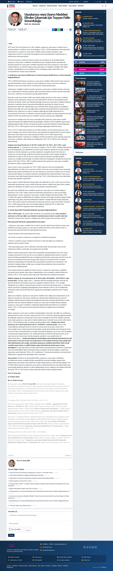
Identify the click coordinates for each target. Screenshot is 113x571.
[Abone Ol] (70, 30)
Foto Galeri (12, 1)
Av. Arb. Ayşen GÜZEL (89, 45)
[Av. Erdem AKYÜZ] (78, 17)
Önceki (11, 455)
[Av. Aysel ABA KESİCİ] (78, 40)
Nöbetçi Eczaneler (14, 557)
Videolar (21, 1)
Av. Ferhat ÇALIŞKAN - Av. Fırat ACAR (93, 206)
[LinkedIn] (93, 547)
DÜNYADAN (10, 567)
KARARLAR (42, 6)
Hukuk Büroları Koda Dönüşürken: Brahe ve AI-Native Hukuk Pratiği (92, 231)
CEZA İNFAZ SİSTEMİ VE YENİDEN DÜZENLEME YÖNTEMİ (27, 475)
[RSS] (96, 547)
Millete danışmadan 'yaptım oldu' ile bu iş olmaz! (24, 488)
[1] (16, 113)
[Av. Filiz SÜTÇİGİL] (78, 223)
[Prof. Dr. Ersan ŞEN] (15, 19)
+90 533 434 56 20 (47, 547)
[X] (87, 547)
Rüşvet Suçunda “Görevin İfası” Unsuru (21, 481)
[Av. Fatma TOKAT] (78, 230)
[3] (46, 249)
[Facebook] (84, 547)
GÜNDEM (54, 565)
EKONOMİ (65, 565)
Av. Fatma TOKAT (87, 228)
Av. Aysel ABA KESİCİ (88, 38)
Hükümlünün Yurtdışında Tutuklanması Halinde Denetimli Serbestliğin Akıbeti (32, 478)
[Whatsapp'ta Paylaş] (58, 29)
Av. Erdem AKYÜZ (87, 16)
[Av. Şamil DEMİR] (78, 54)
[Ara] (102, 6)
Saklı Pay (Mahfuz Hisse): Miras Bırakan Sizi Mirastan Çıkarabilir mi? (93, 40)
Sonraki (67, 455)
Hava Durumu (38, 557)
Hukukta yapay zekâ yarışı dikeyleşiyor (94, 55)
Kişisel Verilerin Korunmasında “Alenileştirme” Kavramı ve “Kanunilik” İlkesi (31, 472)
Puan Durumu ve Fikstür (16, 560)
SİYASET (59, 565)
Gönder (11, 535)
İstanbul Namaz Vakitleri (65, 557)
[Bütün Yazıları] (70, 469)
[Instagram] (90, 547)
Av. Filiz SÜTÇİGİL (87, 221)
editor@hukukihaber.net (48, 550)
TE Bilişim (103, 567)
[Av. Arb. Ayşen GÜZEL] (78, 47)
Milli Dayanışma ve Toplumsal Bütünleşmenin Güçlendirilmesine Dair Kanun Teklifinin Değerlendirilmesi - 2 (40, 491)
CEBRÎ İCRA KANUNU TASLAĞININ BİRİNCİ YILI (93, 26)
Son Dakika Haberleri (64, 560)
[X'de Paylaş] (55, 29)
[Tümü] (104, 12)
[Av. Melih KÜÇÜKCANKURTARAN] (78, 32)
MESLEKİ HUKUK (52, 6)
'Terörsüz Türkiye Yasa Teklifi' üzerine (20, 505)
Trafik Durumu (87, 557)
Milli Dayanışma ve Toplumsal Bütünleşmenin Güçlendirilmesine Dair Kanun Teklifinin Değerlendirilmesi (39, 501)
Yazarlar (30, 1)
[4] (14, 309)
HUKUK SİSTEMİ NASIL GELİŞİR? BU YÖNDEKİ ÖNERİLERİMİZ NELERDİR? (93, 48)
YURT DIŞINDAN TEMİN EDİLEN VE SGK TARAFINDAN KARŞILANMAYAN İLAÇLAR (93, 224)
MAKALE (35, 6)
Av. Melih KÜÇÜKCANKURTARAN (92, 30)
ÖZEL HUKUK (72, 6)
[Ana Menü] (105, 6)
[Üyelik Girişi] (105, 1)
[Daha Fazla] (61, 29)
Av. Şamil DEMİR (87, 53)
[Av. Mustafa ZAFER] (78, 25)
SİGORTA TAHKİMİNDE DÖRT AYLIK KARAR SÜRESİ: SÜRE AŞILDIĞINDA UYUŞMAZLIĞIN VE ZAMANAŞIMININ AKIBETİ (93, 33)
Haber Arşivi (87, 560)
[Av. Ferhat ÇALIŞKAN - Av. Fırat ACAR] (78, 208)
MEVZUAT (81, 6)
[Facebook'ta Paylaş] (53, 29)
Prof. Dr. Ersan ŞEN (32, 24)
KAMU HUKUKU (62, 6)
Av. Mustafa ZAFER (88, 23)
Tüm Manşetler (38, 560)
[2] (61, 116)
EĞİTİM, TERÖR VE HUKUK (90, 18)
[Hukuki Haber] (11, 5)
